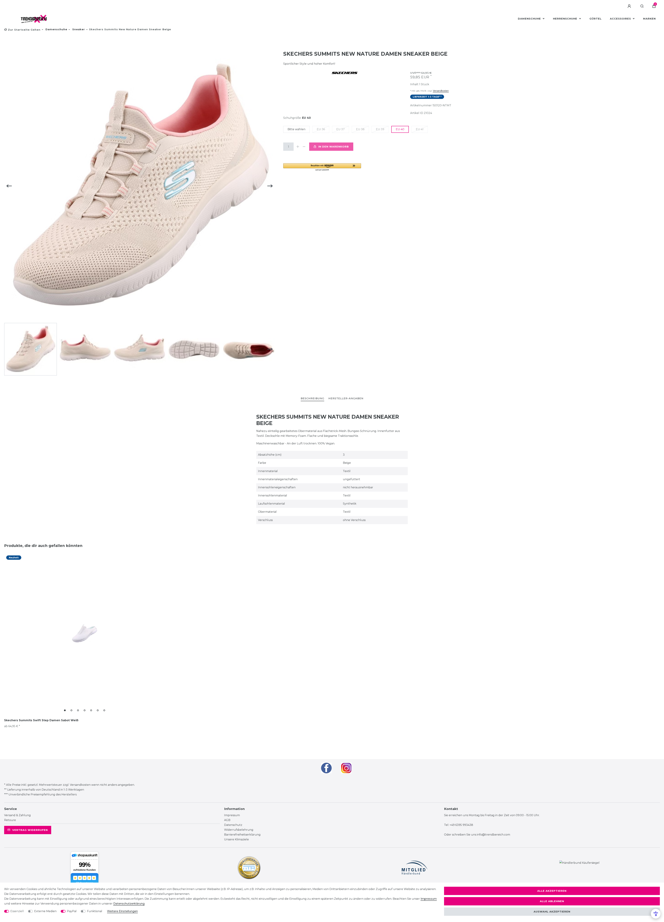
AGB (227, 820)
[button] (322, 167)
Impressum (232, 815)
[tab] (312, 398)
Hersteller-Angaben (345, 398)
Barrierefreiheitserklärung (242, 834)
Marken (649, 18)
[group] (84, 633)
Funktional (94, 911)
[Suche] (642, 6)
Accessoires (621, 18)
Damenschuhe (530, 18)
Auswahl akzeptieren (552, 911)
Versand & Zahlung (17, 815)
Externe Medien (45, 911)
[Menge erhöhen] (298, 146)
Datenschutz (233, 825)
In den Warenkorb (333, 146)
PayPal (72, 911)
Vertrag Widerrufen (30, 830)
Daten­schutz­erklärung (129, 903)
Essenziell (17, 911)
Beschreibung (312, 398)
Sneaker (78, 29)
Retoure (10, 820)
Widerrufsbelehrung (238, 829)
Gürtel (595, 18)
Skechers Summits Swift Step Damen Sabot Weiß (41, 720)
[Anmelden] (629, 6)
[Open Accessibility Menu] (656, 914)
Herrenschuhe (565, 18)
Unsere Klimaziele (236, 839)
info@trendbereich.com (493, 834)
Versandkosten (441, 90)
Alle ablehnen (552, 901)
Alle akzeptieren (551, 890)
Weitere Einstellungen (122, 911)
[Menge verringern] (304, 146)
